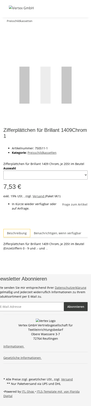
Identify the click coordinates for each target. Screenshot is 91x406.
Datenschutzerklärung (70, 288)
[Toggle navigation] (6, 8)
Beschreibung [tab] (17, 233)
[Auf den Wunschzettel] (14, 38)
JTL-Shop (28, 392)
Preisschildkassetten (42, 153)
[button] (47, 8)
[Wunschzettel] (58, 8)
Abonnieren (75, 307)
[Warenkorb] (63, 8)
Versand (39, 196)
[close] (6, 29)
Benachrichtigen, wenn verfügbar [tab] (57, 233)
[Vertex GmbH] (21, 8)
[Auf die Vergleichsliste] (6, 38)
